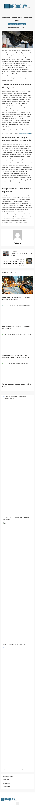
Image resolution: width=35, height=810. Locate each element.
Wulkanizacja (6, 786)
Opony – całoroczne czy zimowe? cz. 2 (14, 644)
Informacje (6, 780)
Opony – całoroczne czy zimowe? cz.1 (13, 769)
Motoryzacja (22, 24)
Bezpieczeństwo (13, 24)
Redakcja (17, 243)
